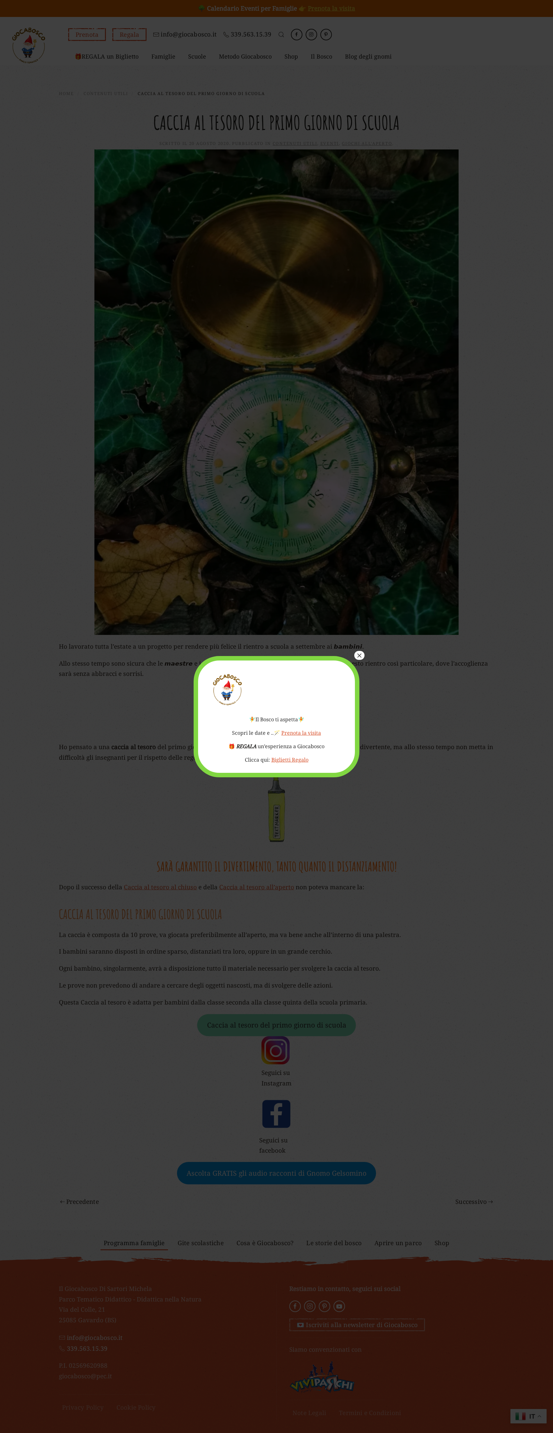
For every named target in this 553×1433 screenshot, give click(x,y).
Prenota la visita (301, 732)
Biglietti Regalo (290, 759)
